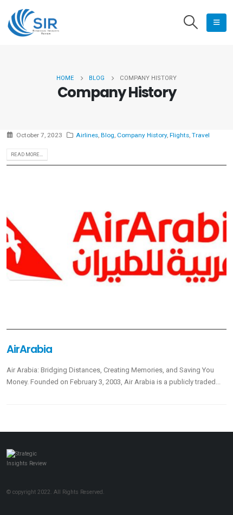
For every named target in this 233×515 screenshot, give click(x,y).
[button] (191, 22)
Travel (201, 135)
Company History (142, 135)
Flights (179, 135)
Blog (107, 135)
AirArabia (29, 349)
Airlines (87, 135)
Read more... (27, 154)
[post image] (116, 247)
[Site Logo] (34, 22)
